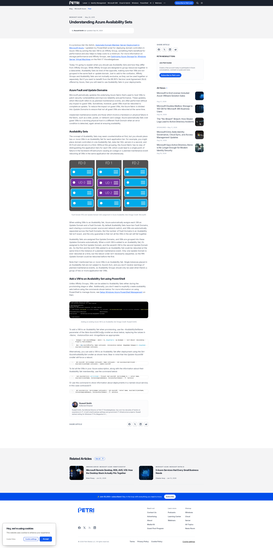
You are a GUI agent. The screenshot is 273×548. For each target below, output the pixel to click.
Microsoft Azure (80, 9)
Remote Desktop (119, 467)
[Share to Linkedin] (140, 424)
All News (161, 88)
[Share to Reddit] (146, 424)
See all (98, 459)
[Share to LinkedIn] (94, 528)
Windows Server (92, 467)
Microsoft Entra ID (176, 467)
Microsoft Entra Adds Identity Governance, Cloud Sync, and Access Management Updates (175, 135)
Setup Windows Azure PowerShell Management (121, 292)
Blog (71, 9)
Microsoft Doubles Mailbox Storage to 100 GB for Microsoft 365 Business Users (175, 109)
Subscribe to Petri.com (184, 3)
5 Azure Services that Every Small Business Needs (177, 471)
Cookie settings (189, 542)
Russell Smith (87, 30)
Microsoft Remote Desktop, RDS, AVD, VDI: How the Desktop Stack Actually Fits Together (109, 471)
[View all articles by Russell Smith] (75, 405)
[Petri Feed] (89, 528)
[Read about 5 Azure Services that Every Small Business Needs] (146, 473)
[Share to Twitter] (135, 424)
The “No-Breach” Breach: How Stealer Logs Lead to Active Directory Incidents (175, 120)
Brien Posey (90, 478)
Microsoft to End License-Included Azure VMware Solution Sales (173, 94)
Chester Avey (161, 478)
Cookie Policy (11, 539)
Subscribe (170, 497)
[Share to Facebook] (129, 424)
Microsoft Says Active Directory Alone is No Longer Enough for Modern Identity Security (175, 148)
